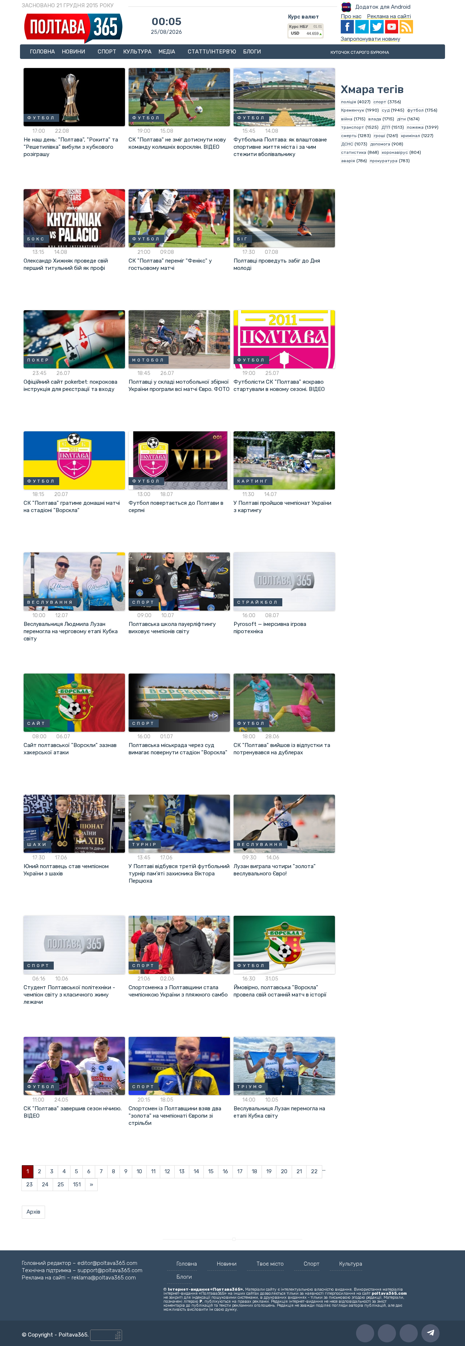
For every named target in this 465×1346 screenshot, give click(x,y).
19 (269, 1171)
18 (254, 1171)
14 (196, 1171)
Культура (137, 51)
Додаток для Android (383, 7)
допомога (380, 144)
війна (346, 118)
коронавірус (395, 152)
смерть (348, 135)
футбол (415, 110)
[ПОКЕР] (74, 339)
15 (211, 1171)
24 (45, 1184)
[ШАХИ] (74, 823)
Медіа (167, 51)
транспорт (352, 127)
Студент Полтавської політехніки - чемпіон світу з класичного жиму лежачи (69, 994)
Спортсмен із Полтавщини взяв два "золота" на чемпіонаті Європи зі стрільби (175, 1115)
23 (29, 1184)
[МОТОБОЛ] (179, 339)
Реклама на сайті (389, 16)
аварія (348, 160)
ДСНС (347, 144)
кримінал (410, 135)
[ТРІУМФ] (284, 1065)
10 (139, 1171)
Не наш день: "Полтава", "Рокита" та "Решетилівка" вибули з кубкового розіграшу (71, 146)
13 (182, 1171)
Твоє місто (270, 1264)
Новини (74, 51)
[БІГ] (284, 218)
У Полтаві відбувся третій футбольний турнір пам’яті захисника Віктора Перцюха (179, 873)
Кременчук (352, 110)
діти (401, 118)
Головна (42, 51)
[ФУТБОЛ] (74, 96)
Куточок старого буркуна (360, 52)
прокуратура (383, 160)
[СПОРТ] (179, 581)
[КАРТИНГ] (284, 460)
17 (240, 1171)
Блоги (252, 51)
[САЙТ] (74, 702)
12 (167, 1171)
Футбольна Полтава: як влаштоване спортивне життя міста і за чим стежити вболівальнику (280, 146)
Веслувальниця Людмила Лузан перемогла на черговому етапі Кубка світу (71, 631)
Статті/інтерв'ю (212, 51)
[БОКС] (74, 218)
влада (374, 118)
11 (153, 1171)
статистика (353, 152)
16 (225, 1171)
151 (77, 1184)
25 (60, 1184)
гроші (379, 135)
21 (299, 1171)
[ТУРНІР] (179, 823)
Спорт (107, 51)
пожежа (415, 127)
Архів (33, 1212)
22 (314, 1171)
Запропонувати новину (370, 39)
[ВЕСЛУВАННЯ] (74, 581)
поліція (348, 101)
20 (284, 1171)
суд (385, 110)
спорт (379, 101)
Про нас (351, 16)
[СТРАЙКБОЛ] (284, 581)
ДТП (385, 127)
